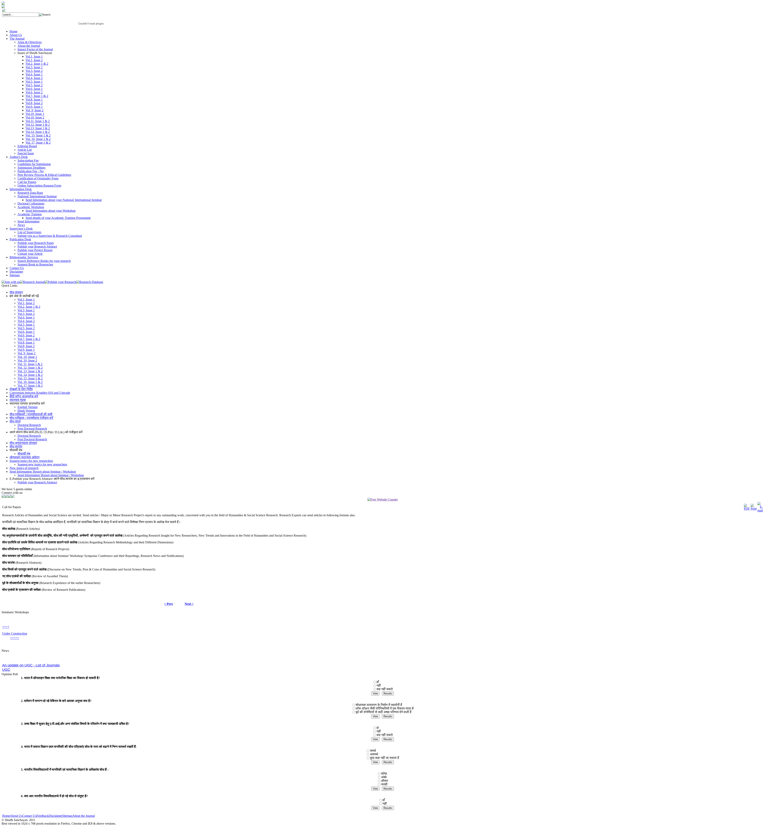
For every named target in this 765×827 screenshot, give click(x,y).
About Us (16, 815)
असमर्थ (374, 754)
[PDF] (747, 508)
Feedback (42, 815)
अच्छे (383, 777)
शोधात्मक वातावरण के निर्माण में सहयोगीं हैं (379, 704)
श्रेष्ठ (384, 773)
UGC (6, 656)
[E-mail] (760, 510)
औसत (384, 780)
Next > (189, 604)
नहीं (379, 685)
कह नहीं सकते (385, 689)
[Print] (754, 508)
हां (378, 727)
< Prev (168, 604)
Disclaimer (55, 815)
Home (6, 815)
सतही (384, 784)
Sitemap (67, 815)
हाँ (378, 682)
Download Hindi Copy (16, 667)
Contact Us (29, 815)
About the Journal (83, 815)
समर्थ (373, 750)
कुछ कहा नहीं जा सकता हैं (384, 757)
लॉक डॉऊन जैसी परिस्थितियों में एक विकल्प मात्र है (385, 708)
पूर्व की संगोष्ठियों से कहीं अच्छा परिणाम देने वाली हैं (383, 712)
